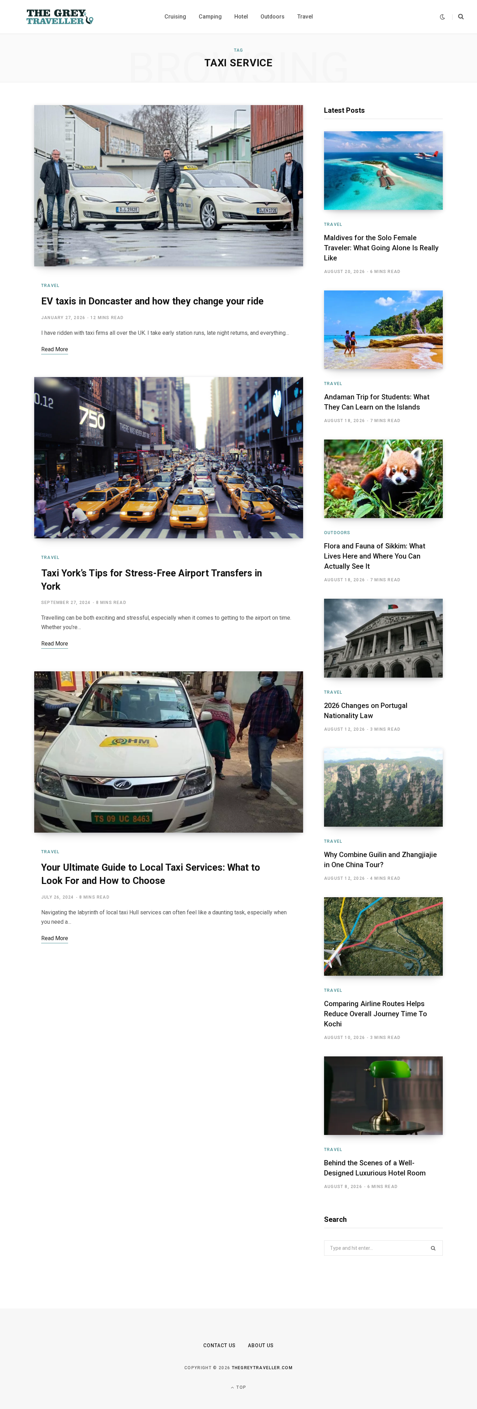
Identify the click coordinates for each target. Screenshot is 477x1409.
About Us (261, 1345)
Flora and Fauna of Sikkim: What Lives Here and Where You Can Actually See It (374, 556)
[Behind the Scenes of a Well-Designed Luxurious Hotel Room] (383, 1095)
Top (240, 1387)
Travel (50, 285)
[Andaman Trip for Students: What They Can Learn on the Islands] (383, 329)
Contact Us (219, 1345)
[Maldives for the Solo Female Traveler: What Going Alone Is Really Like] (383, 170)
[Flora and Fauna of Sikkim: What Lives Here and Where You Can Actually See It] (383, 479)
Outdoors (337, 532)
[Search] (458, 17)
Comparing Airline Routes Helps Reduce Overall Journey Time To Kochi (375, 1013)
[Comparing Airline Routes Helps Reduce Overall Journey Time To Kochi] (383, 936)
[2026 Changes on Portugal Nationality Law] (383, 638)
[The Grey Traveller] (60, 16)
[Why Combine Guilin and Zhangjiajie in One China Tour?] (383, 787)
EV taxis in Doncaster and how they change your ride (152, 301)
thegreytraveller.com (262, 1367)
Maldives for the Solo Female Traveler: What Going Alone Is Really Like (381, 248)
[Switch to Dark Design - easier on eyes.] (442, 17)
